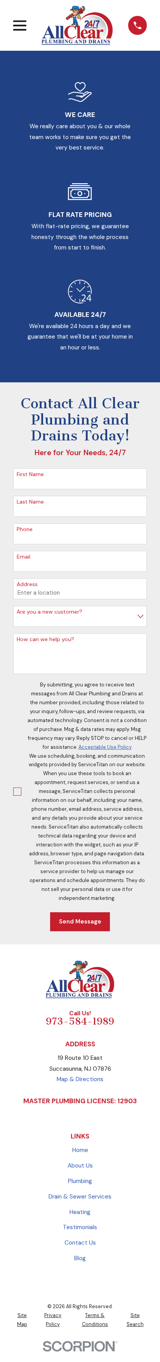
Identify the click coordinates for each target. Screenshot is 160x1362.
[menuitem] (22, 1320)
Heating (80, 1212)
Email (23, 557)
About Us (80, 1165)
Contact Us (80, 1243)
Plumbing (80, 1181)
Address (27, 584)
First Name (30, 474)
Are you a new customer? (49, 612)
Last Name (30, 502)
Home (80, 1150)
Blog (80, 1258)
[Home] (77, 25)
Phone (25, 529)
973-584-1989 (80, 1021)
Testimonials (80, 1227)
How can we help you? (45, 639)
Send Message (80, 921)
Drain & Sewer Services (80, 1196)
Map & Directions (80, 1079)
